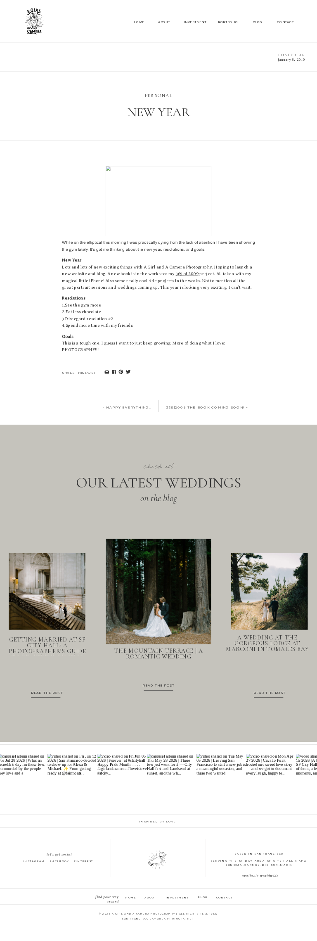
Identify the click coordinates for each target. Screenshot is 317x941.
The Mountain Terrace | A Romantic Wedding (158, 653)
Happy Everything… (129, 407)
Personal (159, 95)
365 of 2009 (187, 273)
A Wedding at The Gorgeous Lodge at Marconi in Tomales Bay (267, 643)
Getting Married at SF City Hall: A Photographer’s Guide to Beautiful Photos (47, 648)
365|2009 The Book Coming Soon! (205, 407)
